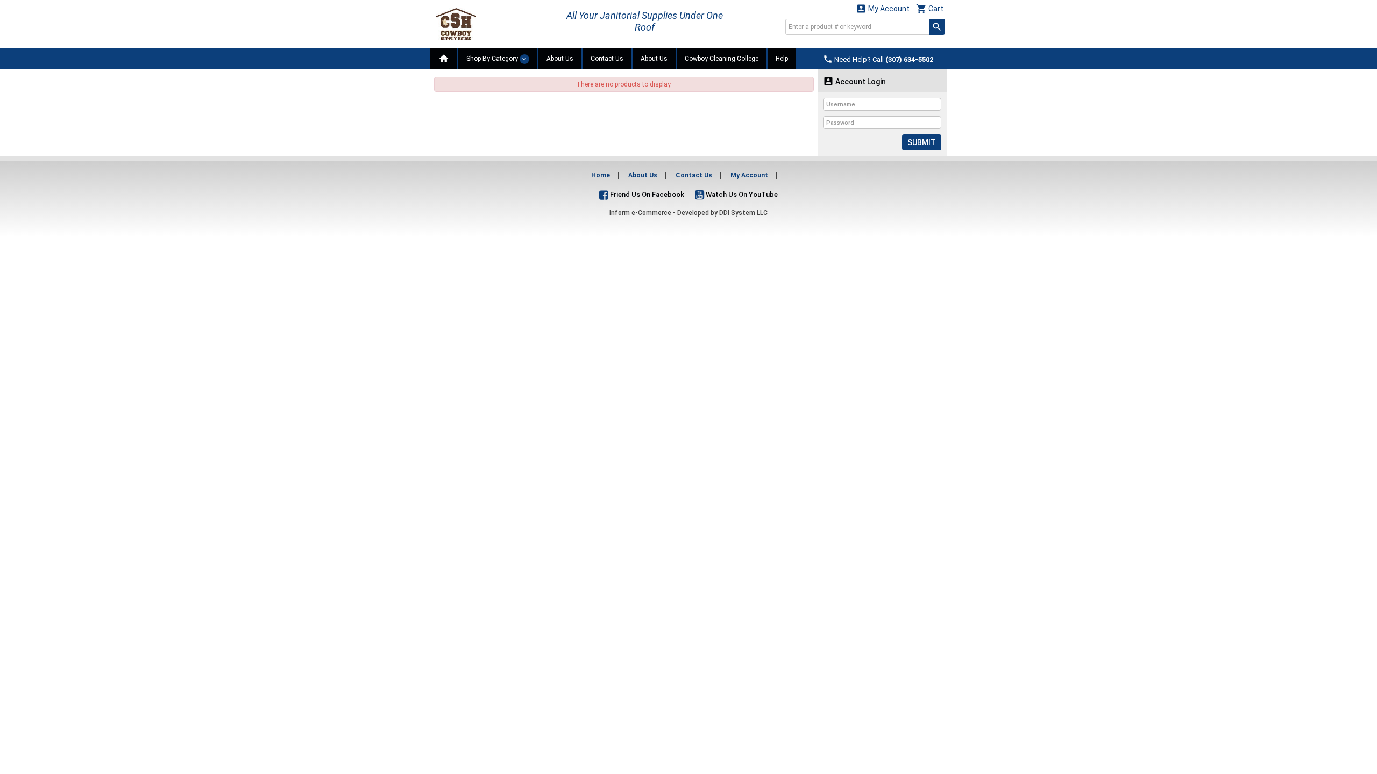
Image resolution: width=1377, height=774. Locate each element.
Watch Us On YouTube (741, 194)
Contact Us (607, 58)
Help (782, 58)
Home (600, 175)
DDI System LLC (743, 213)
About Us (559, 58)
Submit (921, 142)
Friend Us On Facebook (646, 194)
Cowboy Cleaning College (721, 58)
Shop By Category (493, 58)
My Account (883, 8)
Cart (929, 8)
